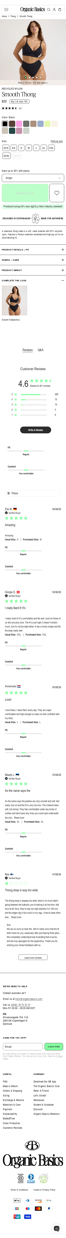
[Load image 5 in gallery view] (40, 77)
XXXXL (17, 156)
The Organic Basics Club (47, 1086)
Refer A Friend (41, 1090)
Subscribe (54, 1046)
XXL (51, 148)
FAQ (5, 1081)
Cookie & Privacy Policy (44, 1189)
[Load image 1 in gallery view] (26, 77)
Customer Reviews (12, 1127)
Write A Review (35, 430)
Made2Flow (9, 1118)
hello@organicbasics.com (28, 999)
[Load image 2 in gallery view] (29, 77)
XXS (5, 148)
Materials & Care (12, 1104)
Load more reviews (33, 957)
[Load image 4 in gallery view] (37, 77)
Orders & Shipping (12, 1090)
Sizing (6, 1095)
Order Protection (11, 1123)
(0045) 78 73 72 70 (20, 1004)
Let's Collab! (40, 1095)
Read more (19, 817)
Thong (13, 16)
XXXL (6, 156)
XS (13, 148)
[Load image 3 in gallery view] (33, 77)
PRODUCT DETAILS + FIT (15, 249)
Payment (7, 1109)
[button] (6, 9)
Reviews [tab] (28, 349)
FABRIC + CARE (10, 260)
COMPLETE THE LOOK (14, 280)
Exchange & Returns (13, 1100)
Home (4, 16)
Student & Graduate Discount (44, 1107)
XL (43, 148)
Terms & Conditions (19, 1189)
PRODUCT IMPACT (12, 270)
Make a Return (10, 1086)
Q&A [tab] (40, 349)
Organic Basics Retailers (47, 1114)
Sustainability (10, 1114)
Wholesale (39, 1100)
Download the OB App (45, 1081)
